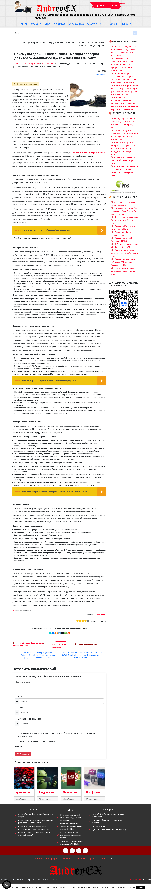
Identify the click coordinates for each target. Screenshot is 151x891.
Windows (92, 24)
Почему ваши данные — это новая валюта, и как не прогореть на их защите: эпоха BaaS (124, 51)
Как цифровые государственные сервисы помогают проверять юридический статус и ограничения (123, 64)
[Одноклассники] (56, 633)
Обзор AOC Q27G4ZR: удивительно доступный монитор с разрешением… (33, 827)
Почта (21, 707)
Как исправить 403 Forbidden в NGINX (121, 239)
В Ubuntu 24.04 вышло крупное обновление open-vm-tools (123, 160)
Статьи (55, 644)
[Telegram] (59, 633)
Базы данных (76, 24)
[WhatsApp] (65, 633)
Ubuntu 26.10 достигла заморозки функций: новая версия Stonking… (71, 826)
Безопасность (48, 63)
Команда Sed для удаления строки (121, 233)
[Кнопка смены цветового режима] (6, 884)
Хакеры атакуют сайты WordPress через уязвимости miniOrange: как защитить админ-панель (124, 135)
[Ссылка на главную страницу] (56, 6)
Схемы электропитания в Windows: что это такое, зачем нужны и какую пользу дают (124, 171)
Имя (20, 696)
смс (26, 646)
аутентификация (23, 643)
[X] (62, 633)
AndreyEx (100, 614)
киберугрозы (18, 646)
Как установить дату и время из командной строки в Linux (124, 253)
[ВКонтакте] (53, 633)
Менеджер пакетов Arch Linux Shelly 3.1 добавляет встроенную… (70, 817)
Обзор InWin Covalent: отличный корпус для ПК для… (35, 815)
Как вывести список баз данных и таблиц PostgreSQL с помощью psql (124, 211)
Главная (23, 24)
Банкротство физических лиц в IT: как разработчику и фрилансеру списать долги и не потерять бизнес (124, 90)
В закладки (100, 75)
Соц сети (36, 24)
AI (101, 24)
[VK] (78, 850)
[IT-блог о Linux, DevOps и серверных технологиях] (23, 7)
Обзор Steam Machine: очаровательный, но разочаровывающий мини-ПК (35, 821)
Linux (47, 24)
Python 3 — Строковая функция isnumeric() (109, 830)
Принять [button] (140, 887)
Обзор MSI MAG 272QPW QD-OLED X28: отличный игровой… (34, 833)
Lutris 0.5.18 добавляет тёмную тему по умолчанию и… (108, 815)
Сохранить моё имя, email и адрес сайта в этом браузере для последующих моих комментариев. (56, 734)
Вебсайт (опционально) (29, 719)
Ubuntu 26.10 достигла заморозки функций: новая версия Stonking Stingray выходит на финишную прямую (123, 148)
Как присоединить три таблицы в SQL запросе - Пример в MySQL (123, 262)
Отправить (24, 754)
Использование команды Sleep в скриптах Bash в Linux (124, 220)
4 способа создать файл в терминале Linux (125, 203)
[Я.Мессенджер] (50, 633)
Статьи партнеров (31, 63)
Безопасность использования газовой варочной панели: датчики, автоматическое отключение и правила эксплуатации (124, 103)
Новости (126, 24)
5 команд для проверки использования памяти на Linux (123, 271)
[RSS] (65, 850)
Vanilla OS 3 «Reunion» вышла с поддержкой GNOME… (71, 842)
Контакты (113, 858)
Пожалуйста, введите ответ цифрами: (38, 741)
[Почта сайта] (72, 850)
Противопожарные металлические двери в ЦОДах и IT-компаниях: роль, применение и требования (124, 78)
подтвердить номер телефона (89, 152)
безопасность (37, 643)
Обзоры (114, 24)
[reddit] (68, 633)
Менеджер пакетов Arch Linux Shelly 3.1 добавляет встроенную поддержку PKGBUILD (124, 123)
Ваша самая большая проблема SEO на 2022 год (107, 821)
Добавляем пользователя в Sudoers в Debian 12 (124, 245)
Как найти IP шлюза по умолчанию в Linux (123, 227)
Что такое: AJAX (98, 826)
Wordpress (59, 24)
